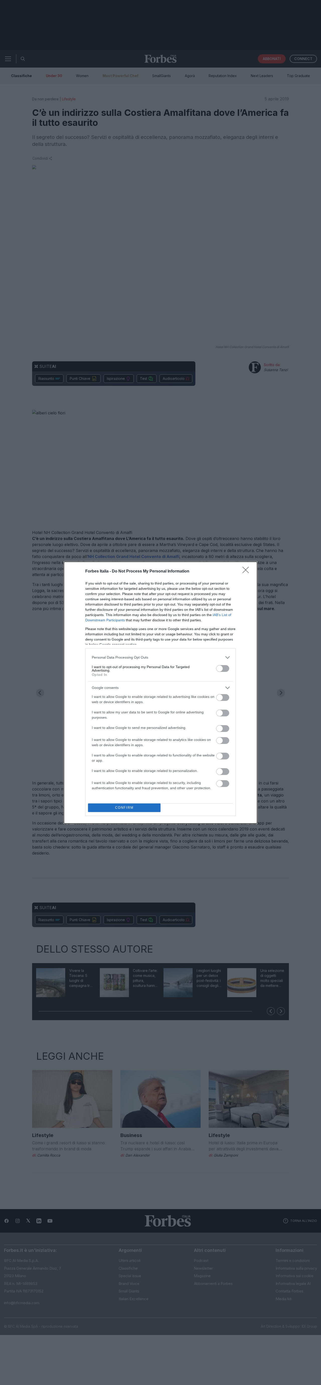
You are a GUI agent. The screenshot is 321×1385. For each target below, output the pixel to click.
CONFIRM (124, 807)
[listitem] (160, 657)
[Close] (247, 571)
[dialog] (160, 692)
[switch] (222, 668)
